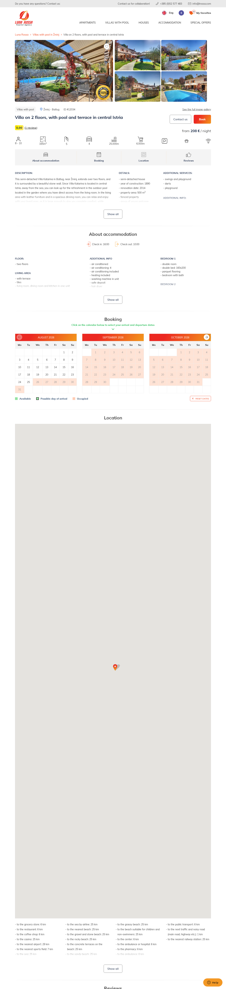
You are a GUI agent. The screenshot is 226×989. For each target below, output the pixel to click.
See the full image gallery (196, 109)
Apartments (87, 22)
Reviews (189, 160)
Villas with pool (117, 22)
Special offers (201, 22)
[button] (206, 337)
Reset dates (202, 398)
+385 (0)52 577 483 (171, 3)
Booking (99, 160)
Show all (113, 214)
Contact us (180, 119)
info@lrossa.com (201, 3)
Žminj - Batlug (51, 109)
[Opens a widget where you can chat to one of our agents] (212, 982)
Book (202, 119)
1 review (31, 127)
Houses (144, 22)
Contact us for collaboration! (134, 3)
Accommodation (169, 22)
